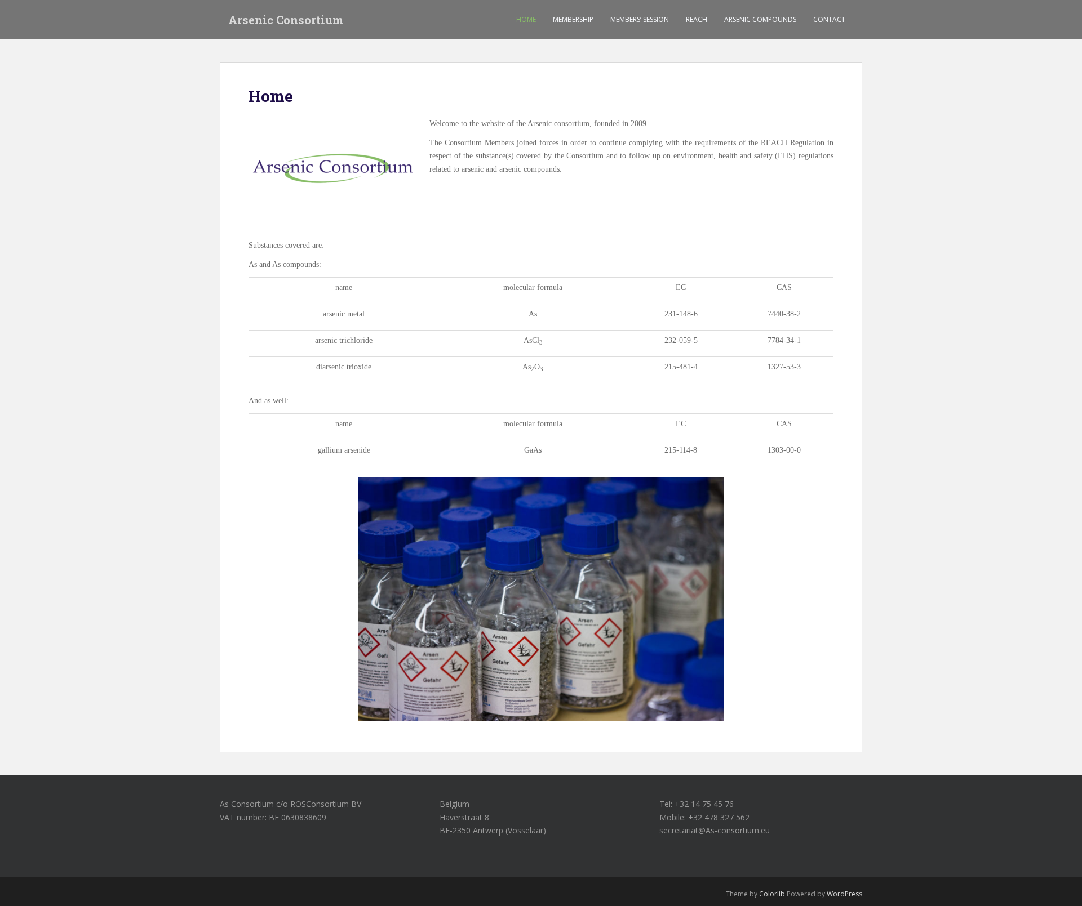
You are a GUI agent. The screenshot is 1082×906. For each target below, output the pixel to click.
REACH (696, 19)
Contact (829, 19)
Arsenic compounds (760, 19)
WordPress (844, 894)
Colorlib (772, 894)
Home (526, 19)
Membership (573, 19)
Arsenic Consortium (285, 19)
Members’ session (639, 19)
